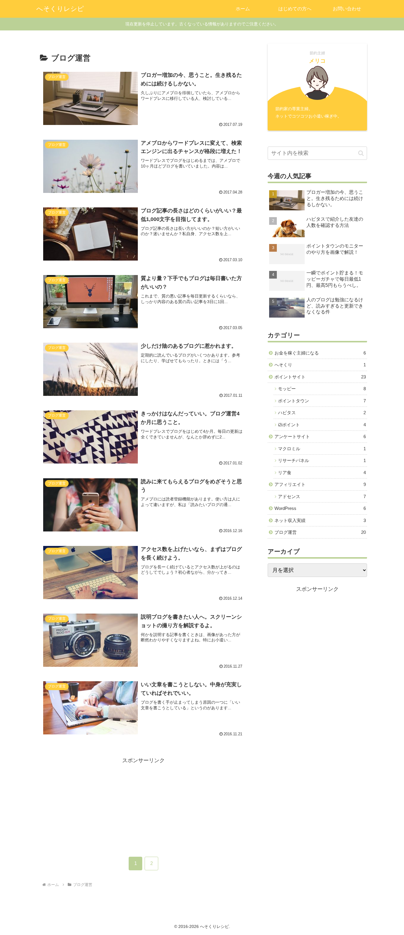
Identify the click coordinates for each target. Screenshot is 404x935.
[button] (361, 153)
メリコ (317, 61)
